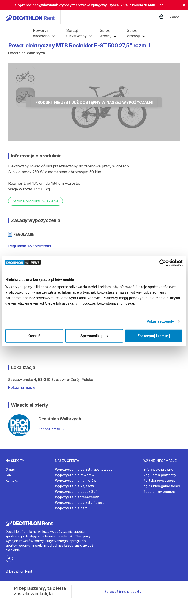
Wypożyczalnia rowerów (74, 475)
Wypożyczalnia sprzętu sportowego (84, 469)
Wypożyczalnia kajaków (74, 486)
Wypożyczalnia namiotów (75, 480)
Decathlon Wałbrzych (26, 53)
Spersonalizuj (91, 336)
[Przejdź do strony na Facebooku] (9, 558)
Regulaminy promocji (159, 491)
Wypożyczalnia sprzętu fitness (80, 502)
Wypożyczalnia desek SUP (76, 491)
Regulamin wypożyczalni (29, 246)
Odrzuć (34, 336)
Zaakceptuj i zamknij (154, 336)
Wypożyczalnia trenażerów (77, 497)
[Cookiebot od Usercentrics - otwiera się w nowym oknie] (163, 262)
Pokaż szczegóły (160, 321)
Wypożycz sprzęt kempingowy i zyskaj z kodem (89, 5)
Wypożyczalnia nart (71, 508)
